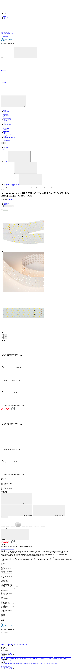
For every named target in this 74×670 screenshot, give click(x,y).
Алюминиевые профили (7, 120)
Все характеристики (27, 503)
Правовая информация (6, 653)
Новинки (5, 147)
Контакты (11, 33)
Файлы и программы (59, 515)
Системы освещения (6, 127)
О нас (4, 16)
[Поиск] (25, 52)
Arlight (10, 654)
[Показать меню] (19, 156)
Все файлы (3, 539)
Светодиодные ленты (6, 657)
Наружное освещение (6, 130)
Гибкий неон (5, 133)
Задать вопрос (4, 199)
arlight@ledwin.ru (22, 644)
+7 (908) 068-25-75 (13, 644)
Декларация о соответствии (7, 549)
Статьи (23, 663)
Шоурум (5, 36)
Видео (6, 663)
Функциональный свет (58, 657)
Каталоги (3, 663)
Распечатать (11, 199)
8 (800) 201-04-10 (5, 644)
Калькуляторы (35, 663)
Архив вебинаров (17, 663)
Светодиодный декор (35, 658)
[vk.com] (11, 643)
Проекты (5, 18)
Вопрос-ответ (28, 663)
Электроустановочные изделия (48, 658)
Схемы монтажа (43, 663)
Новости (5, 17)
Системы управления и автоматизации (30, 657)
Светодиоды (6, 140)
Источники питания (6, 112)
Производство (6, 661)
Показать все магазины (6, 651)
